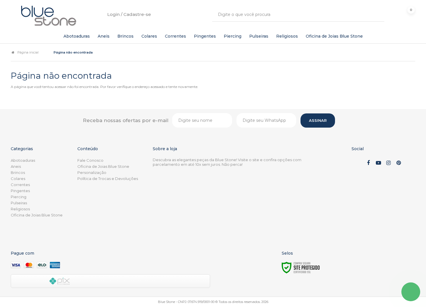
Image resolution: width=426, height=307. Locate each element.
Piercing (18, 196)
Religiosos (20, 209)
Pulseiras (19, 203)
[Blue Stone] (49, 16)
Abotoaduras (23, 160)
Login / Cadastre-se (129, 14)
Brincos (18, 172)
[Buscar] (375, 14)
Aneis (16, 166)
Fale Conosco (90, 160)
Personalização (91, 172)
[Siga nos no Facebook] (368, 163)
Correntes (20, 184)
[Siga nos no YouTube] (378, 163)
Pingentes (20, 190)
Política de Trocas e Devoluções (107, 178)
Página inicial (28, 52)
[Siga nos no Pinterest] (398, 163)
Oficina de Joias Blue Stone (37, 215)
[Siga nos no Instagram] (388, 163)
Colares (18, 178)
